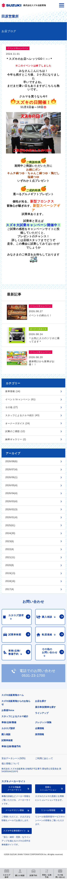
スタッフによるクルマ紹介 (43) (22, 415)
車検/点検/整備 (9, 722)
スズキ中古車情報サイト (14, 830)
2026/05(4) (11, 485)
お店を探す (40, 701)
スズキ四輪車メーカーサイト (14, 788)
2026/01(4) (11, 517)
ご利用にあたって (44, 758)
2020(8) (9, 565)
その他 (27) (11, 407)
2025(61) (10, 525)
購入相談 (6, 734)
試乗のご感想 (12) (15, 431)
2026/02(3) (11, 509)
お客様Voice (8, 710)
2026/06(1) (11, 477)
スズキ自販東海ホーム (13, 695)
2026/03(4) (11, 501)
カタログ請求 (8, 728)
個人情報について (10, 763)
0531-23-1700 (33, 675)
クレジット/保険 (43, 722)
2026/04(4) (11, 493)
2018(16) (10, 581)
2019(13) (10, 573)
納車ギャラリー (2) (15, 439)
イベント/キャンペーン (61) (20, 399)
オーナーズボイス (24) (17, 423)
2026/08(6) (11, 461)
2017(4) (9, 589)
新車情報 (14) (12, 391)
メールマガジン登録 (14, 810)
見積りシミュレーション (48, 788)
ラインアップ (41, 713)
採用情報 (39, 734)
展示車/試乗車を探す (45, 707)
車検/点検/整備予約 (11, 746)
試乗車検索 (7, 740)
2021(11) (10, 557)
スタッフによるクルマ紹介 (15, 716)
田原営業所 (10, 16)
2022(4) (9, 549)
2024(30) (10, 533)
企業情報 (39, 728)
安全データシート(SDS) (13, 758)
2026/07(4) (11, 469)
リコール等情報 (48, 810)
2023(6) (9, 541)
